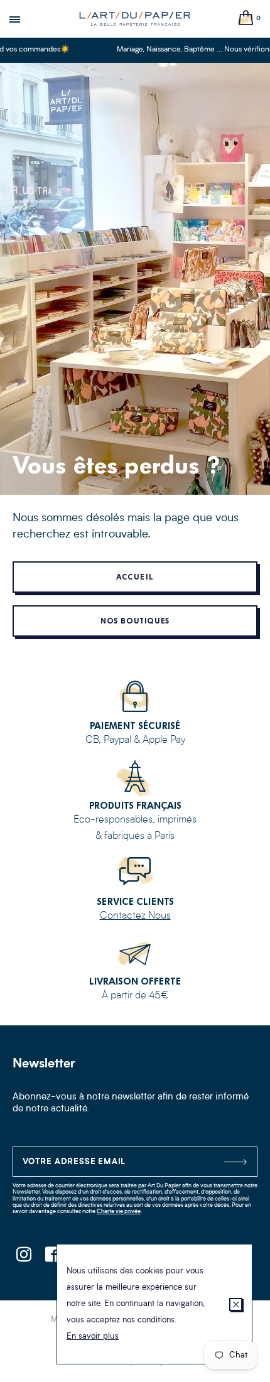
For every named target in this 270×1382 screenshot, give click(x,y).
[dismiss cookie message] (235, 1304)
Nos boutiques (135, 621)
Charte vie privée (119, 1211)
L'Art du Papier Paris (135, 19)
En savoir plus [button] (93, 1336)
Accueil (134, 577)
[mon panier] (246, 18)
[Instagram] (24, 1258)
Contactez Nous (135, 916)
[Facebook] (52, 1258)
